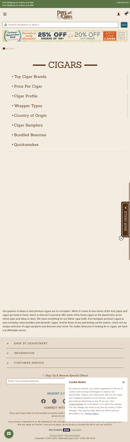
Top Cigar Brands (30, 76)
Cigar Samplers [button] (28, 125)
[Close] (123, 382)
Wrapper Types (28, 105)
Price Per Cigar (28, 86)
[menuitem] (67, 77)
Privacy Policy (111, 422)
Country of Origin (30, 115)
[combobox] (60, 25)
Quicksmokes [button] (26, 144)
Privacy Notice (91, 413)
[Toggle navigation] (5, 14)
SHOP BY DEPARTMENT (31, 343)
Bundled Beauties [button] (30, 134)
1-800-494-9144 (122, 3)
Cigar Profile (26, 95)
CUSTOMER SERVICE (29, 362)
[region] (96, 399)
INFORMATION (24, 353)
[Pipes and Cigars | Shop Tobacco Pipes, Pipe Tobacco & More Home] (65, 16)
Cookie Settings (76, 404)
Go (124, 25)
